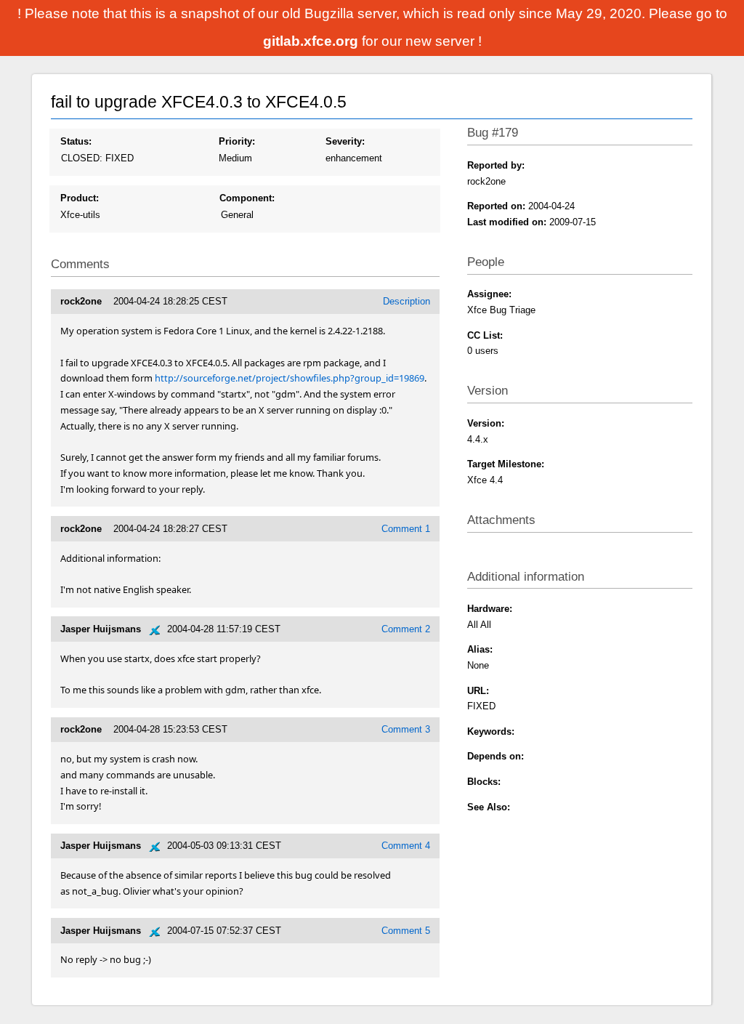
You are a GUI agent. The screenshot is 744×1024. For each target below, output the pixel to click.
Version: (485, 423)
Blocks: (484, 781)
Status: (76, 141)
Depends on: (495, 756)
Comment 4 (405, 845)
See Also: (488, 807)
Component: (247, 198)
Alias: (480, 649)
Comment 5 (405, 930)
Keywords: (490, 731)
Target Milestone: (505, 464)
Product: (79, 198)
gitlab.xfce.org (312, 41)
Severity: (345, 141)
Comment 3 (405, 729)
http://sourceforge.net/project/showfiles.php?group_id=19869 (289, 377)
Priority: (237, 141)
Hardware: (489, 608)
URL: (478, 690)
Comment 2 (405, 629)
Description (406, 301)
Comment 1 (405, 528)
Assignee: (489, 294)
